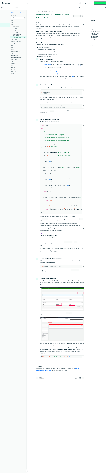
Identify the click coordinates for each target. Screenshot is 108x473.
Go (52, 11)
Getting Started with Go (47, 345)
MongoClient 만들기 (16, 26)
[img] (89, 17)
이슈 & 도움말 (13, 71)
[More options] (81, 16)
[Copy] (83, 91)
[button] (79, 3)
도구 (2, 28)
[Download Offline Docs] (24, 471)
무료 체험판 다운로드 (99, 3)
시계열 (12, 53)
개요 (12, 20)
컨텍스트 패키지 (14, 39)
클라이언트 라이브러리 (46, 11)
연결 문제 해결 (15, 32)
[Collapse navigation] (27, 471)
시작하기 (3, 12)
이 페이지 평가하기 (92, 14)
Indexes (12, 49)
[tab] (8, 7)
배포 (2, 15)
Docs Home (38, 11)
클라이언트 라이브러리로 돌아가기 (18, 12)
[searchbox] (90, 8)
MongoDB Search (14, 55)
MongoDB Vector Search (16, 57)
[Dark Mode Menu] (105, 8)
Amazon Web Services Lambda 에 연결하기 (17, 35)
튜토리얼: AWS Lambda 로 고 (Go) (19, 37)
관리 (2, 21)
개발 (2, 18)
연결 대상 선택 (15, 28)
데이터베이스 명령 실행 (15, 51)
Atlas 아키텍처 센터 (5, 32)
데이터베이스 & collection (16, 41)
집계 (12, 45)
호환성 (12, 67)
